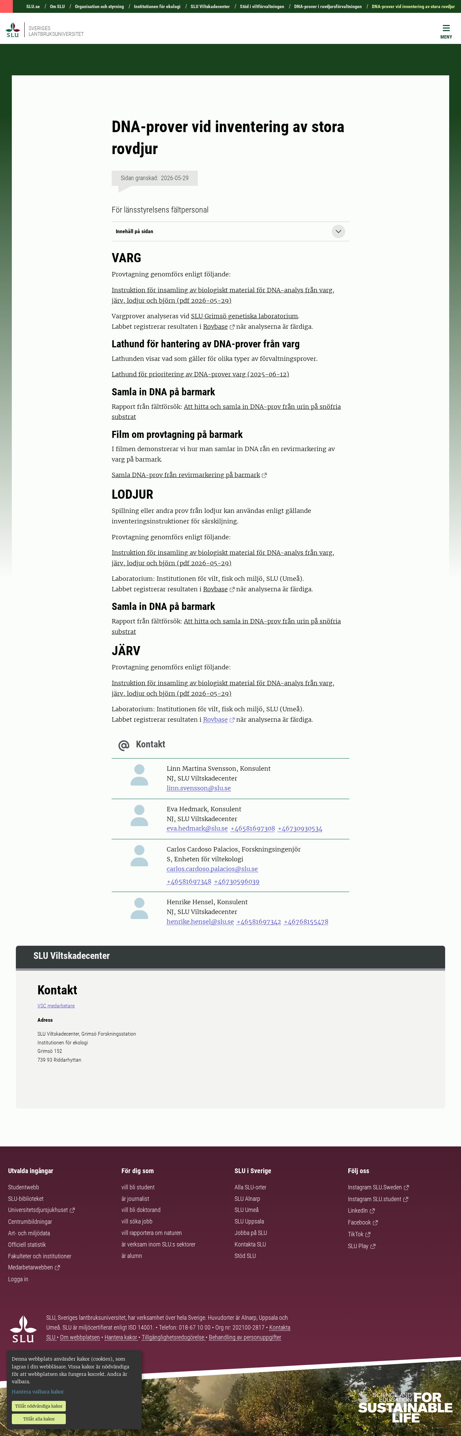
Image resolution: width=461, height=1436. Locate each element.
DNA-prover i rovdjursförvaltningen (328, 6)
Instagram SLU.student (374, 1199)
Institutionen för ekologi (157, 6)
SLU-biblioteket (26, 1198)
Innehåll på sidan (134, 231)
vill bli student (138, 1187)
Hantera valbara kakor (38, 1392)
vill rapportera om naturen (151, 1232)
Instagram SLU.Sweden (375, 1187)
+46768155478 (306, 921)
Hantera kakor (121, 1337)
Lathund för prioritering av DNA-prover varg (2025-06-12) (200, 374)
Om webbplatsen (80, 1337)
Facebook (359, 1222)
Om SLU (57, 6)
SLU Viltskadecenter (210, 6)
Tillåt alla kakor (39, 1418)
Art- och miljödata (29, 1233)
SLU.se (33, 6)
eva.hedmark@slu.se (197, 828)
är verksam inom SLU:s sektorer (158, 1244)
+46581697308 (253, 828)
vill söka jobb (137, 1221)
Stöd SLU (245, 1255)
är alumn (131, 1255)
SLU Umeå (247, 1209)
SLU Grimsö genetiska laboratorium (244, 316)
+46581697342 (259, 921)
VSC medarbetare (56, 1005)
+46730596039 (237, 881)
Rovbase (215, 326)
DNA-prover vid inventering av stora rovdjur (413, 6)
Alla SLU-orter (250, 1187)
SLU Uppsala (249, 1221)
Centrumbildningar (30, 1221)
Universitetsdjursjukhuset (38, 1209)
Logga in (18, 1279)
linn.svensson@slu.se (199, 788)
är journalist (135, 1198)
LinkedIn (358, 1210)
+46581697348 (189, 881)
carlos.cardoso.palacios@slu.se (212, 869)
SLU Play (358, 1245)
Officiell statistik (27, 1244)
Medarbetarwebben (30, 1267)
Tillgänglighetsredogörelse (174, 1337)
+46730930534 (300, 828)
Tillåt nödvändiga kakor (38, 1406)
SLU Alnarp (247, 1198)
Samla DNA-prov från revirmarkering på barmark (186, 475)
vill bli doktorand (141, 1209)
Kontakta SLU (250, 1244)
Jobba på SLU (251, 1232)
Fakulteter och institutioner (39, 1256)
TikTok (355, 1234)
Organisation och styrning (99, 6)
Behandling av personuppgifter (245, 1337)
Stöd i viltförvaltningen (262, 6)
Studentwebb (23, 1187)
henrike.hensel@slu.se (200, 921)
